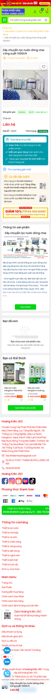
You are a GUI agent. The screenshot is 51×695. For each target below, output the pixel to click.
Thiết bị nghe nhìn (11, 555)
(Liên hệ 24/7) (19, 512)
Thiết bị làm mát (10, 559)
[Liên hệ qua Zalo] (7, 662)
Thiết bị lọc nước (10, 528)
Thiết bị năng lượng (11, 546)
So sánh (34, 58)
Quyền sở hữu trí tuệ (12, 645)
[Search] (45, 20)
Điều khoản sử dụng (12, 631)
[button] (43, 382)
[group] (25, 85)
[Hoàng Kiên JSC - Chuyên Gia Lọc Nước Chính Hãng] (13, 11)
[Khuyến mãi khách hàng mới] (25, 212)
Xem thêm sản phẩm (25, 407)
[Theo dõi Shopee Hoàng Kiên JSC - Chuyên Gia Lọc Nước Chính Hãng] (18, 481)
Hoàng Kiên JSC (29, 672)
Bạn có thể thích (14, 358)
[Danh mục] (4, 20)
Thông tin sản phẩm (16, 58)
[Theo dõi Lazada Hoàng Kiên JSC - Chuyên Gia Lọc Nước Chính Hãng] (25, 481)
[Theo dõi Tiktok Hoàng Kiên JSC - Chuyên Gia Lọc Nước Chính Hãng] (32, 481)
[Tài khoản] (35, 11)
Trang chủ (7, 27)
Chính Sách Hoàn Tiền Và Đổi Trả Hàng (21, 650)
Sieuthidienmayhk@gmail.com (21, 455)
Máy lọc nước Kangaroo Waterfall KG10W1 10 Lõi (13, 389)
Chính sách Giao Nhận (13, 596)
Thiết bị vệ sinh (9, 537)
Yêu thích (21, 400)
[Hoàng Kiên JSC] (25, 2)
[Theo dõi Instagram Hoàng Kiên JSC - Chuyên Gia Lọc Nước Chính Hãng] (12, 481)
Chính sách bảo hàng (12, 601)
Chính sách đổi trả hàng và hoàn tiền (20, 605)
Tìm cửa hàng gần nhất (19, 169)
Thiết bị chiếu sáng (11, 541)
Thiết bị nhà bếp (10, 532)
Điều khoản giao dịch (12, 636)
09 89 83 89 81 (13, 468)
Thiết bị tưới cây (10, 564)
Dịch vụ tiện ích (9, 640)
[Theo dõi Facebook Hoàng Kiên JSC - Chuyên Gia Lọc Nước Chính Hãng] (5, 481)
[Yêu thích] (43, 66)
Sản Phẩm (7, 587)
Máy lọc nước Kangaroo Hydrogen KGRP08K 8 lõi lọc (37, 389)
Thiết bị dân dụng (11, 550)
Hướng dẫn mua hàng (12, 591)
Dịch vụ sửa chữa (10, 569)
